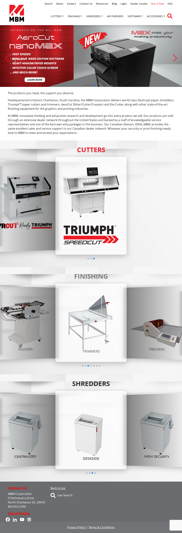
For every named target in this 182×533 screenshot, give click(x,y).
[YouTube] (22, 519)
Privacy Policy (76, 527)
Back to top (58, 488)
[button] (7, 58)
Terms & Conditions (102, 527)
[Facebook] (8, 519)
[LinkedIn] (15, 519)
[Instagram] (29, 519)
